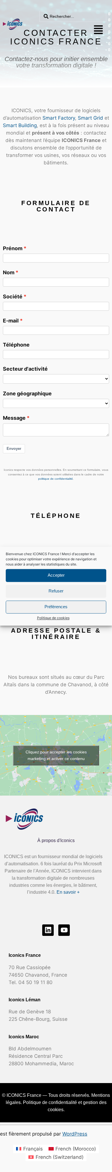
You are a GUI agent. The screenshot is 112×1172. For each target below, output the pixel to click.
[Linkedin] (48, 930)
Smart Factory (59, 118)
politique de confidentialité (55, 478)
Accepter (56, 575)
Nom (8, 272)
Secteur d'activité (25, 369)
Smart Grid (90, 118)
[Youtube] (64, 930)
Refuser (56, 590)
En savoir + (68, 892)
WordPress (74, 1134)
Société (12, 296)
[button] (98, 30)
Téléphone (16, 344)
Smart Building (20, 125)
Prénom (12, 248)
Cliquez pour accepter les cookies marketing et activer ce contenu (56, 755)
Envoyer (14, 448)
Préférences (56, 606)
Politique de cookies (53, 618)
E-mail (11, 320)
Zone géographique (27, 393)
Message (14, 418)
